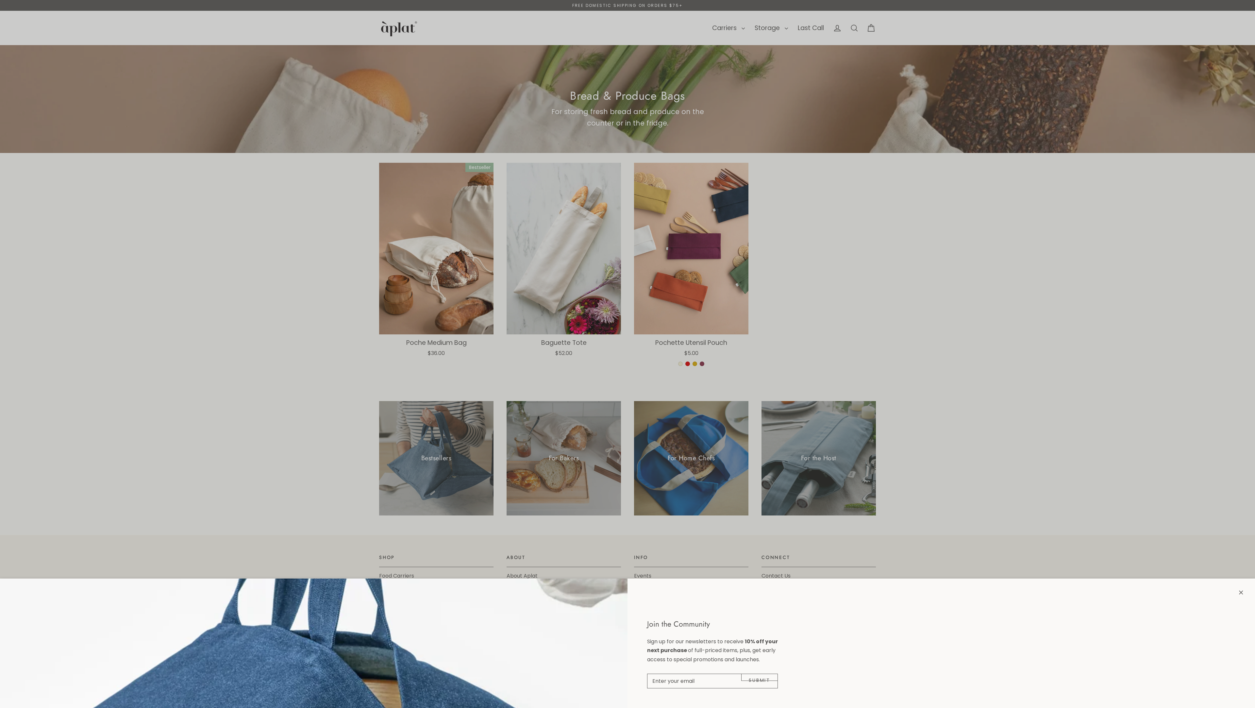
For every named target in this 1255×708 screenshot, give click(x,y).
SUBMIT (759, 679)
